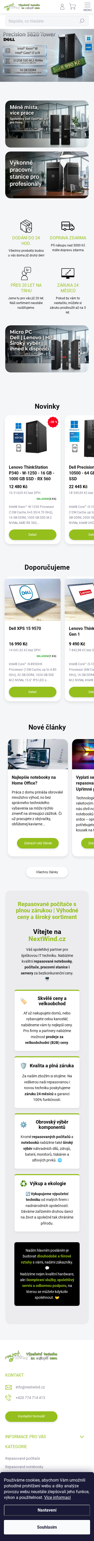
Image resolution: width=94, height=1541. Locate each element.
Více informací (57, 1497)
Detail (32, 535)
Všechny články (47, 872)
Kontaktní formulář (31, 1416)
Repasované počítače (22, 1458)
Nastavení (47, 1510)
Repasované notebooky (24, 1467)
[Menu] (87, 6)
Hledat (82, 21)
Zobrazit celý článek (38, 843)
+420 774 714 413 (30, 1398)
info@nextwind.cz (30, 1387)
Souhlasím (47, 1527)
